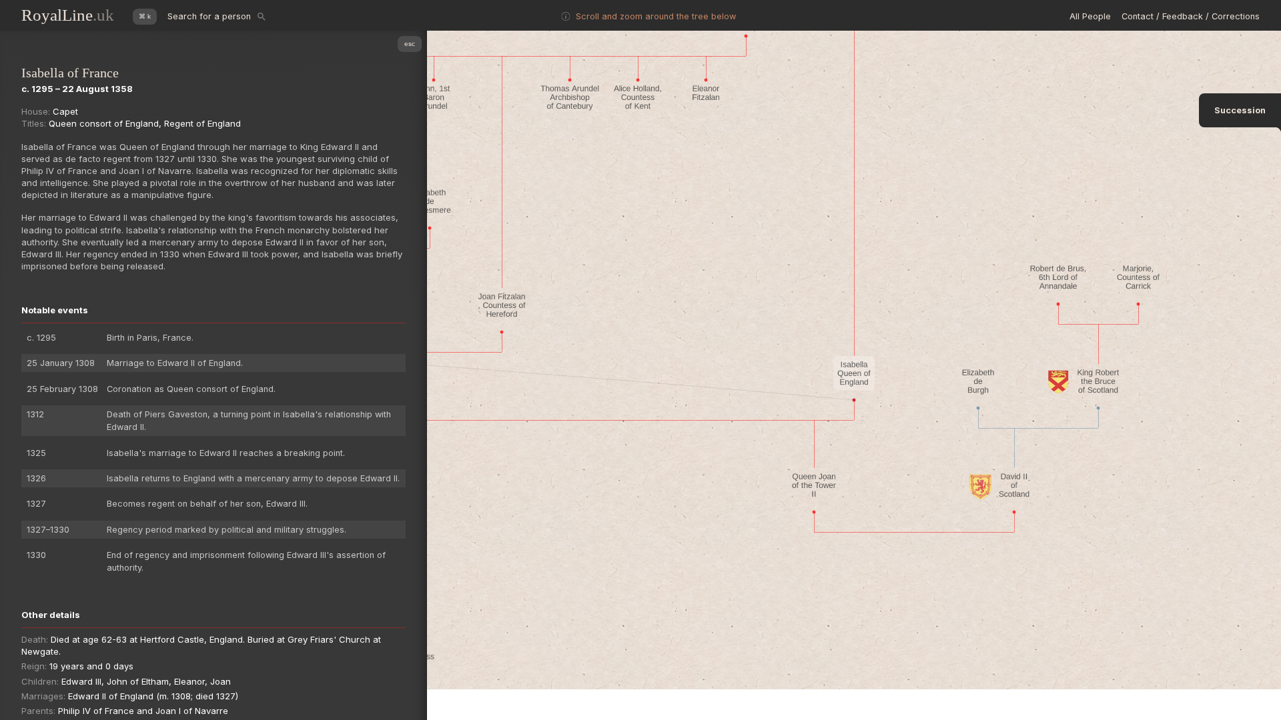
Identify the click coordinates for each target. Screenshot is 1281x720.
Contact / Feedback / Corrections (1191, 16)
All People (1090, 16)
